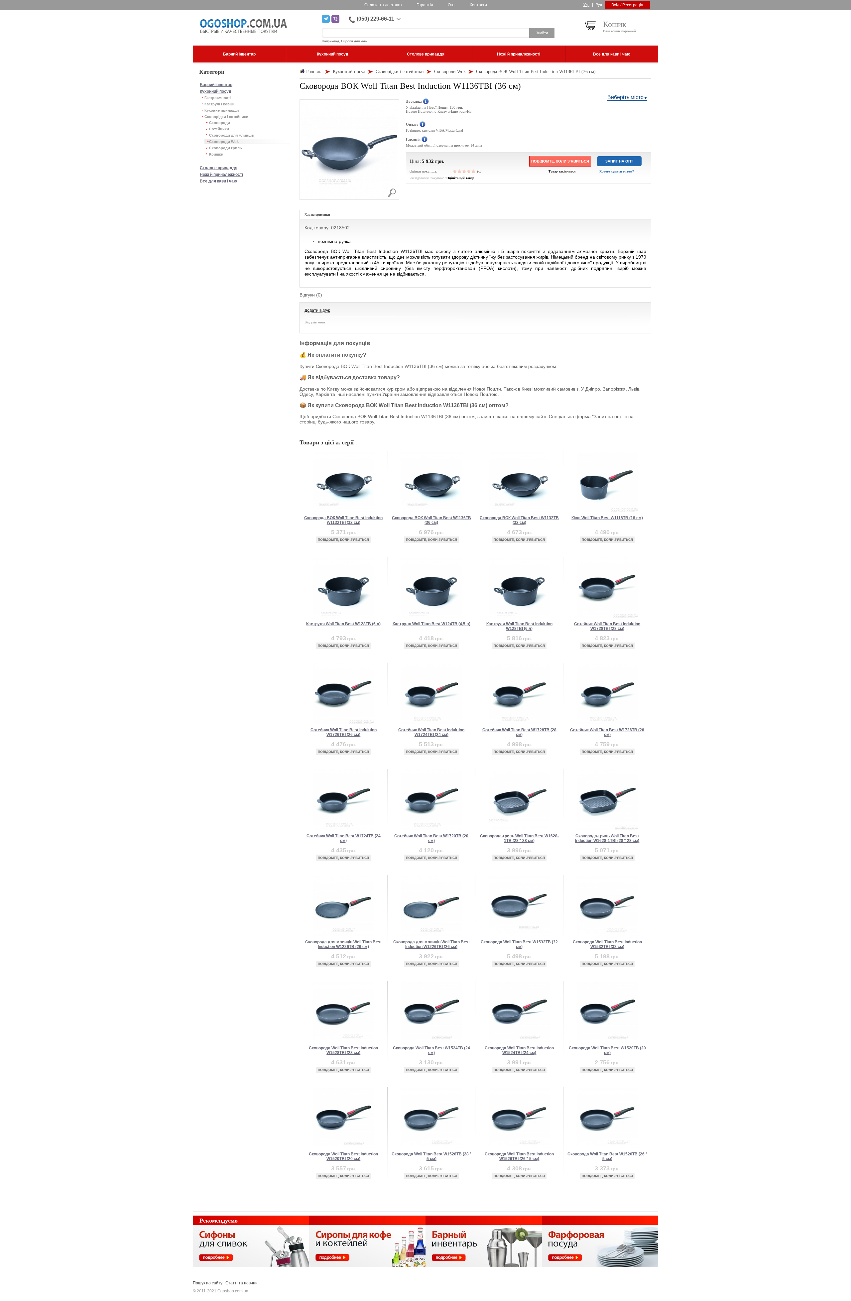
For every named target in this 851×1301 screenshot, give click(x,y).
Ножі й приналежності (221, 174)
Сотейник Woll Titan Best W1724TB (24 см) (343, 838)
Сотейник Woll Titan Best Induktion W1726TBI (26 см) (343, 732)
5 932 (428, 161)
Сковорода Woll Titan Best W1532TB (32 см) (519, 944)
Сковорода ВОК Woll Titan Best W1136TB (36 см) (431, 520)
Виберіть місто (625, 97)
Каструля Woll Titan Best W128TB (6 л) (343, 624)
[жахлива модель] (455, 171)
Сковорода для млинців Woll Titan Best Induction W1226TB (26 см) (343, 944)
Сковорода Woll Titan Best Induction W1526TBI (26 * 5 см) (519, 1156)
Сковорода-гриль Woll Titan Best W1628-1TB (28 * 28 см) (519, 838)
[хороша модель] (469, 171)
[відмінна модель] (473, 171)
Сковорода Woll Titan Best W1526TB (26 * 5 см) (607, 1156)
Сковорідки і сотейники (226, 117)
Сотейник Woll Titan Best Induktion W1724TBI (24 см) (431, 732)
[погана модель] (459, 171)
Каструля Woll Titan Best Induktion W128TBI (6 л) (519, 626)
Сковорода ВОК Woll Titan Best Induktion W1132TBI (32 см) (343, 520)
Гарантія (425, 5)
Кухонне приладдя (221, 110)
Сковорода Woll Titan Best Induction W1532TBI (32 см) (607, 944)
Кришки (216, 154)
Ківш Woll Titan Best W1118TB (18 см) (607, 518)
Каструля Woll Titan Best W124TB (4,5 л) (431, 624)
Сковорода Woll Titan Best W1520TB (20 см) (607, 1050)
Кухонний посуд (215, 91)
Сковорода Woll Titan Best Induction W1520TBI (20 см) (343, 1156)
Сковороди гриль (225, 148)
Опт (451, 5)
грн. (439, 161)
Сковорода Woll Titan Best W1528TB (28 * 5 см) (431, 1156)
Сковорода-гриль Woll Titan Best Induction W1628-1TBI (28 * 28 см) (607, 838)
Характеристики (317, 214)
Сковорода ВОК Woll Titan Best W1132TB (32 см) (519, 520)
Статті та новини (241, 1283)
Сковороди (219, 123)
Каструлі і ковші (219, 104)
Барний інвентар (216, 84)
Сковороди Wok (224, 142)
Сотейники (219, 129)
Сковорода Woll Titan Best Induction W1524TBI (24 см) (519, 1050)
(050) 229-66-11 (375, 19)
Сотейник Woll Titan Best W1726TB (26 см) (607, 732)
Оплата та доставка (383, 5)
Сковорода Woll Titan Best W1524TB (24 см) (431, 1050)
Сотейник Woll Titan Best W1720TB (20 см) (431, 838)
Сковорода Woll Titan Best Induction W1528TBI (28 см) (343, 1050)
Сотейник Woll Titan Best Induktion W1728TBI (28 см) (607, 626)
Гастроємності (217, 98)
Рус (599, 5)
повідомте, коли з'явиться (560, 161)
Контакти (478, 5)
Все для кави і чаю (218, 181)
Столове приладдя (218, 168)
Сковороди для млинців (231, 135)
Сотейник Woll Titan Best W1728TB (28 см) (519, 732)
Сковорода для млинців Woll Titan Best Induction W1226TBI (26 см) (431, 944)
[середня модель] (464, 171)
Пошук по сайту (207, 1283)
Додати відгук (317, 310)
